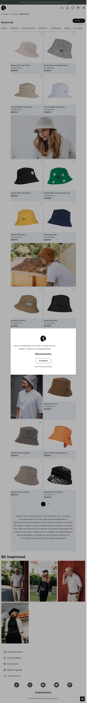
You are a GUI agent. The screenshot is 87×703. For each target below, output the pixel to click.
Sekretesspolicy (43, 354)
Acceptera (43, 361)
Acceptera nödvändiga (43, 366)
